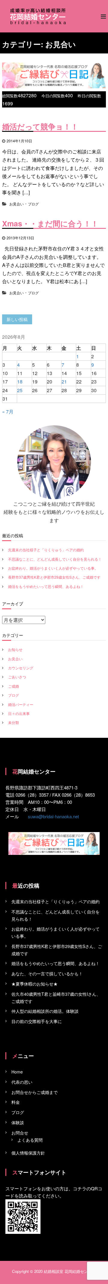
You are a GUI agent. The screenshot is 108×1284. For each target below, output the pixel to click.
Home (17, 1072)
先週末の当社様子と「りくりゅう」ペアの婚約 (46, 549)
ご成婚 (13, 686)
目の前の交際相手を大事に (36, 1021)
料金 (15, 1102)
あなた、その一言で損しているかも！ (47, 974)
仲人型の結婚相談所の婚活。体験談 (45, 1011)
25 (19, 390)
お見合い (16, 203)
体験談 (17, 1122)
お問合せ (19, 1133)
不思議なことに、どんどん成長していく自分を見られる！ (55, 559)
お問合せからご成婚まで (34, 1092)
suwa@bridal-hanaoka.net (53, 816)
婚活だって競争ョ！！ (40, 126)
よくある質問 (30, 1140)
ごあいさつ (17, 676)
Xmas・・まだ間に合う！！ (50, 223)
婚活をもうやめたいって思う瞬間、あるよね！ (46, 586)
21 (64, 381)
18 (19, 381)
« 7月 (8, 411)
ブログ (33, 203)
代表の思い (21, 1082)
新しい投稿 (17, 319)
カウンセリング (20, 667)
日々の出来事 (19, 713)
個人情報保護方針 (28, 1153)
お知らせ (15, 649)
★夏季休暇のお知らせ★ (34, 984)
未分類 (13, 722)
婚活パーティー (20, 704)
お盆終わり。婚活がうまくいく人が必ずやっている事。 (53, 568)
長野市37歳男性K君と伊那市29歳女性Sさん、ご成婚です (54, 577)
